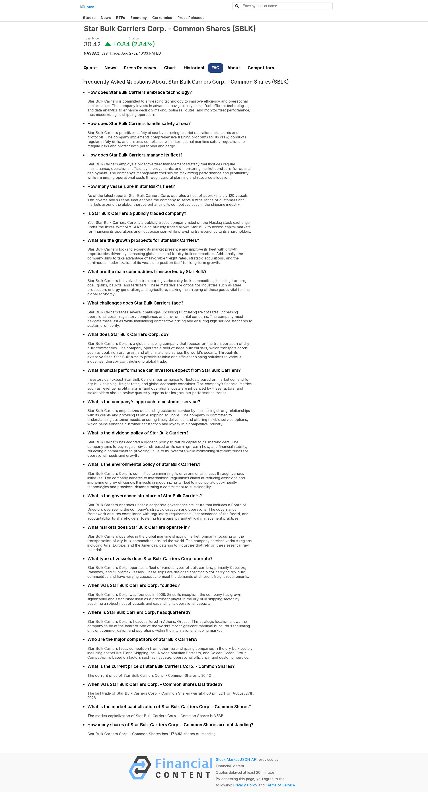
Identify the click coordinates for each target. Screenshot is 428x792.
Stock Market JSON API (236, 759)
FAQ (216, 67)
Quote (90, 67)
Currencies (162, 17)
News (106, 17)
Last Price (92, 38)
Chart (170, 67)
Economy (138, 17)
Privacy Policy (245, 785)
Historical (194, 67)
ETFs (120, 17)
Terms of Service (280, 785)
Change (134, 38)
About (233, 67)
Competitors (261, 67)
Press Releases (190, 17)
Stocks (89, 17)
